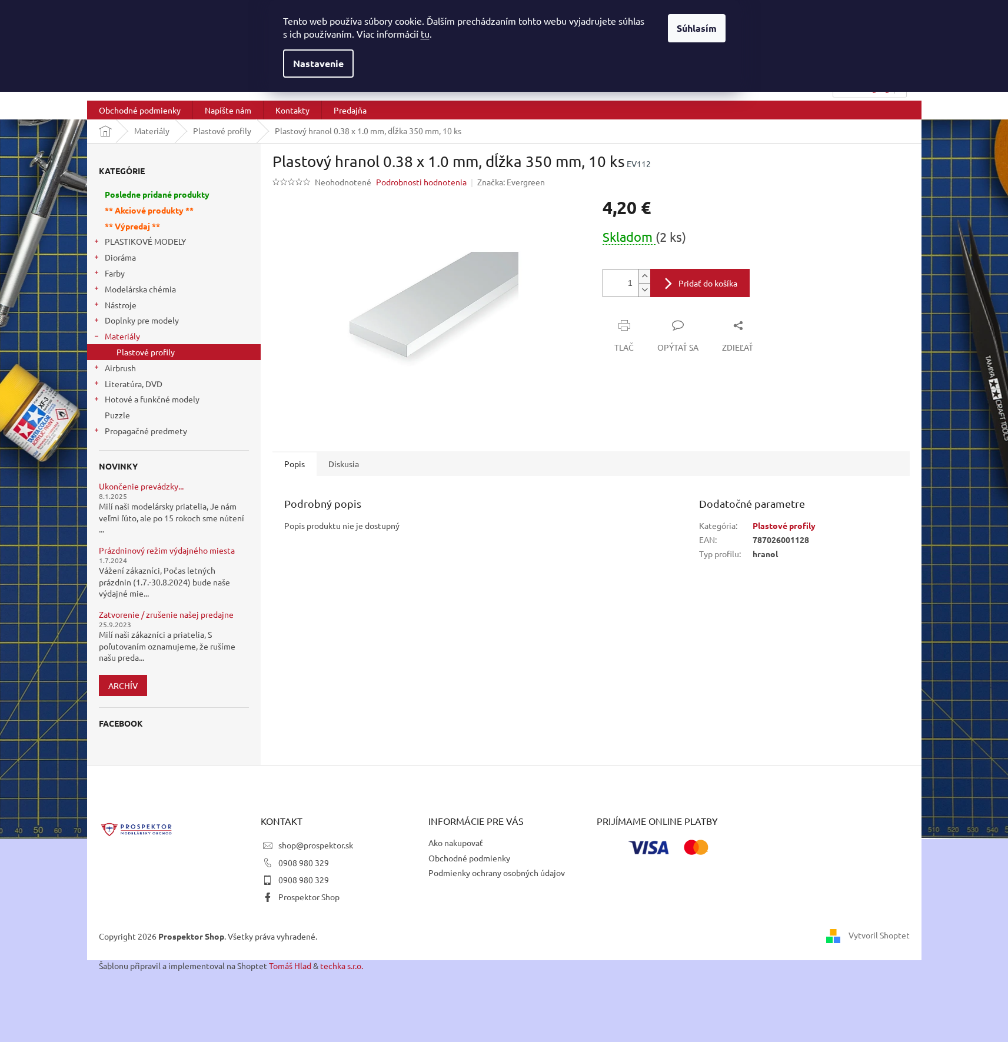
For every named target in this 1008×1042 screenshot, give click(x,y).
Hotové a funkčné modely (152, 399)
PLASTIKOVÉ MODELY (145, 241)
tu (425, 33)
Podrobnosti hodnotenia (421, 182)
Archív (123, 685)
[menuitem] (139, 110)
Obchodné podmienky (469, 858)
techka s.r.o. (341, 965)
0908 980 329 (303, 862)
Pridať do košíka (707, 283)
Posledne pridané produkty (157, 194)
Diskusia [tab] (343, 463)
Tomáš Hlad (290, 965)
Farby (115, 273)
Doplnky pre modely (142, 320)
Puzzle (117, 415)
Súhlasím (697, 28)
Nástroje (121, 304)
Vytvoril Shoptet (879, 935)
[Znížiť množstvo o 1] (644, 290)
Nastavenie (318, 63)
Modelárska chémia (140, 289)
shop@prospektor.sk (315, 845)
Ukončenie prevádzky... (141, 486)
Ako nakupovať (455, 842)
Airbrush (120, 367)
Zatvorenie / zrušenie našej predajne (166, 614)
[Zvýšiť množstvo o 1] (644, 276)
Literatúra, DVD (133, 383)
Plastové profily (146, 352)
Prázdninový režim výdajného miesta (167, 550)
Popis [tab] (294, 463)
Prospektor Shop (309, 896)
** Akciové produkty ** (149, 210)
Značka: (511, 182)
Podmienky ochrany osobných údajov (496, 872)
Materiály (122, 336)
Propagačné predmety (146, 430)
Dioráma (120, 257)
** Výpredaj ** (132, 226)
